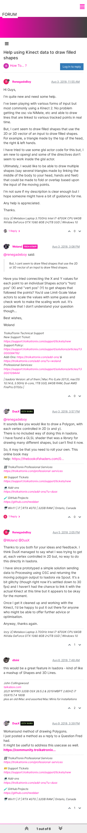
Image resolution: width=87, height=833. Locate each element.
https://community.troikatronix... (29, 750)
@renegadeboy (15, 254)
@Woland (10, 540)
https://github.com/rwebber (21, 501)
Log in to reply (72, 66)
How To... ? (18, 65)
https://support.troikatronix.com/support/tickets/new (37, 341)
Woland (17, 246)
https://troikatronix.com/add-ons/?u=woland (32, 361)
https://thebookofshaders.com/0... (38, 459)
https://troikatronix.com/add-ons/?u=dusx (30, 491)
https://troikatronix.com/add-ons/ (38, 357)
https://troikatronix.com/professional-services (33, 471)
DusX (16, 411)
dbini (15, 660)
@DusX (24, 540)
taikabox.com (12, 687)
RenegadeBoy (21, 81)
